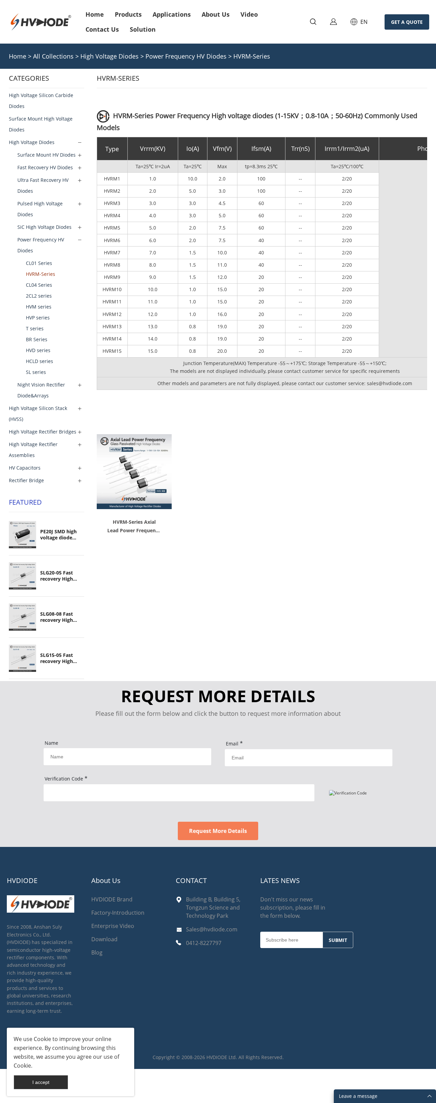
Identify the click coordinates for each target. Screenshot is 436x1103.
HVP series (38, 317)
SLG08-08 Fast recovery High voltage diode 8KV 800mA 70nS (61, 617)
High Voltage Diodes (109, 56)
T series (35, 328)
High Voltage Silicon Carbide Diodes (41, 100)
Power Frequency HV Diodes (186, 56)
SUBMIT (338, 940)
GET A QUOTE (407, 22)
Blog (97, 952)
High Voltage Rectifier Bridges (42, 431)
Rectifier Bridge (26, 480)
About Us (216, 14)
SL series (36, 372)
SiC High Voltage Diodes (44, 227)
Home (94, 14)
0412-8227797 (203, 943)
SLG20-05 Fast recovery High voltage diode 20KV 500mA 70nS (61, 576)
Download (104, 939)
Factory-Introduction (117, 912)
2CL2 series (39, 296)
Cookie (42, 1039)
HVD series (38, 350)
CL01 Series (39, 263)
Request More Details (218, 831)
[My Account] (333, 22)
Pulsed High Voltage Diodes (40, 209)
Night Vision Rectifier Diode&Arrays (41, 390)
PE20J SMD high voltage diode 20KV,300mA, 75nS (61, 535)
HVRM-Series (251, 56)
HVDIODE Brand (112, 899)
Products (128, 14)
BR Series (36, 339)
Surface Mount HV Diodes (46, 155)
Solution (143, 29)
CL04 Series (39, 285)
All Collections (53, 56)
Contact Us (102, 29)
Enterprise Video (112, 926)
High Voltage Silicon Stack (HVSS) (38, 413)
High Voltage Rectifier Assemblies (33, 449)
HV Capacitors (25, 467)
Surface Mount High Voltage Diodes (41, 124)
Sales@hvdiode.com (211, 929)
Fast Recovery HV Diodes (45, 167)
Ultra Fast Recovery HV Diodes (42, 185)
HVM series (38, 306)
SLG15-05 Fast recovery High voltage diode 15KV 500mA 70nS (61, 658)
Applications (172, 14)
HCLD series (39, 361)
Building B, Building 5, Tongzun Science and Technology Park (213, 907)
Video (249, 14)
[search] (313, 23)
